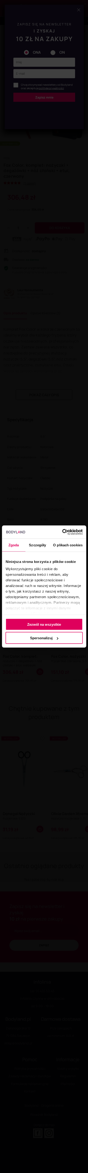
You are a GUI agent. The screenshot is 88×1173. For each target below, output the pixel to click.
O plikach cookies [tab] (68, 545)
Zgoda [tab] (13, 545)
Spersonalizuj (41, 638)
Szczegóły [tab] (37, 545)
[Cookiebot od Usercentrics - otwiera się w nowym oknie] (63, 532)
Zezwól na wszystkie (44, 624)
